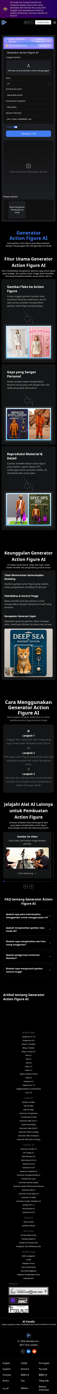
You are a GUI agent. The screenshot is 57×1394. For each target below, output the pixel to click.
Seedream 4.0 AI (28, 1212)
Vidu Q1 (28, 1059)
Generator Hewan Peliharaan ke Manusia (28, 1186)
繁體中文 (43, 1374)
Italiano (24, 1388)
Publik (9, 127)
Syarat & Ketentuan (28, 1267)
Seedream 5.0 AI (28, 1168)
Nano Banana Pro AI (28, 1160)
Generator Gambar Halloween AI (28, 1201)
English (6, 1363)
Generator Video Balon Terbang (28, 1139)
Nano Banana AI (29, 1209)
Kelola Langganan (28, 1256)
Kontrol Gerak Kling (28, 1125)
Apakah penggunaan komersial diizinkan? (23, 957)
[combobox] (28, 22)
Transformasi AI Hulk (28, 1117)
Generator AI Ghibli (28, 1197)
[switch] (15, 127)
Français (7, 1374)
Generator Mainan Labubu (28, 1183)
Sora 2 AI (28, 1093)
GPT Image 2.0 (28, 1153)
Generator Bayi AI (28, 1190)
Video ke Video (28, 1110)
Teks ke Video (29, 1106)
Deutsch (25, 1369)
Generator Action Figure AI (28, 1194)
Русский (43, 1369)
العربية (5, 1388)
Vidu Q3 (28, 1063)
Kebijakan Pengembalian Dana (28, 1275)
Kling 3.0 (28, 1078)
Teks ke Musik (28, 1222)
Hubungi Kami (28, 1278)
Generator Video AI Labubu (29, 1132)
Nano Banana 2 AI (28, 1156)
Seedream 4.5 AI (28, 1164)
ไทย (23, 1380)
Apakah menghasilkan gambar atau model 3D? (25, 929)
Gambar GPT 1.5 (28, 1205)
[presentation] (28, 67)
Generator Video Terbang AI (28, 1136)
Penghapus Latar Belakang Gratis (28, 1246)
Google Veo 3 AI (28, 1040)
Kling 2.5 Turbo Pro (28, 1052)
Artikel (28, 1260)
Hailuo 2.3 (28, 1070)
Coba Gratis (43, 22)
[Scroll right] (52, 210)
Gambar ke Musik (28, 1226)
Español (7, 1369)
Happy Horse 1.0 (28, 1085)
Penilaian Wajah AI (28, 1239)
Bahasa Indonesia (44, 1388)
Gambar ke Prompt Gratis (28, 1243)
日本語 (24, 1363)
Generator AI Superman (28, 1113)
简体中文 (25, 1374)
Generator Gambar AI (28, 1149)
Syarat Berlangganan (28, 1271)
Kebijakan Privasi (28, 1263)
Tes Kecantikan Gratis (28, 1235)
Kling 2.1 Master (28, 1048)
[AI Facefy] (4, 22)
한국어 (6, 1380)
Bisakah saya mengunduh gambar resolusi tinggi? (24, 970)
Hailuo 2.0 (28, 1067)
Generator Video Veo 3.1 (28, 1121)
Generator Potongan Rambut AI (28, 1175)
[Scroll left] (5, 210)
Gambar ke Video (28, 1102)
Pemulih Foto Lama (28, 1179)
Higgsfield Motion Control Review (28, 1089)
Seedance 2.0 (29, 1081)
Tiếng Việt (44, 1380)
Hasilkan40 (28, 133)
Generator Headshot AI (28, 1171)
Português (44, 1363)
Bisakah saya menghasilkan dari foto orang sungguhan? (26, 943)
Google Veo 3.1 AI (28, 1037)
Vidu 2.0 (28, 1055)
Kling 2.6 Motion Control (28, 1074)
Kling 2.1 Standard (28, 1044)
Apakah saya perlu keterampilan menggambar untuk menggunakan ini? (27, 916)
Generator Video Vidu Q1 (28, 1128)
